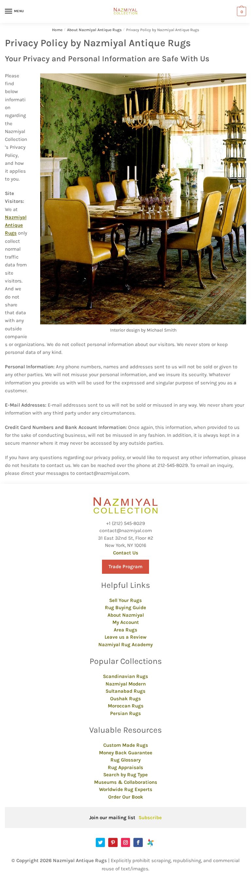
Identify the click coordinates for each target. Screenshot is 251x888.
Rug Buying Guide (125, 607)
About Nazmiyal (126, 615)
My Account (125, 622)
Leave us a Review (125, 637)
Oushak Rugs (125, 699)
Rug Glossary (125, 760)
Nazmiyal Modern (126, 684)
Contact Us (125, 553)
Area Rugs (125, 630)
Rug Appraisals (125, 767)
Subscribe (150, 817)
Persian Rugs (125, 713)
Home (57, 30)
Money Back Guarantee (125, 753)
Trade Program (125, 566)
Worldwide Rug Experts (125, 789)
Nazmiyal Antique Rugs (15, 225)
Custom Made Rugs (125, 745)
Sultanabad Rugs (125, 691)
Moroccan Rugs (125, 706)
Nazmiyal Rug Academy (125, 644)
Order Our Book (125, 797)
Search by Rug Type (125, 775)
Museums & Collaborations (125, 782)
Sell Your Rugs (125, 600)
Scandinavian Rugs (125, 676)
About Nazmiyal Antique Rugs (94, 30)
